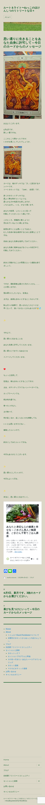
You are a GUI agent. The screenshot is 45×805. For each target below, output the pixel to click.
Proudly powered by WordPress (16, 801)
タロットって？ (14, 653)
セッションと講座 (13, 650)
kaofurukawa (11, 577)
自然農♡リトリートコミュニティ (19, 647)
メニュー (8, 17)
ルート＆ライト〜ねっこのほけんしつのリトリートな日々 (21, 9)
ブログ (32, 577)
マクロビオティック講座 (17, 668)
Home (8, 629)
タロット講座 (13, 665)
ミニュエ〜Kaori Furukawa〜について (23, 635)
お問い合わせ (11, 671)
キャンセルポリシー (13, 674)
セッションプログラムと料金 (19, 656)
